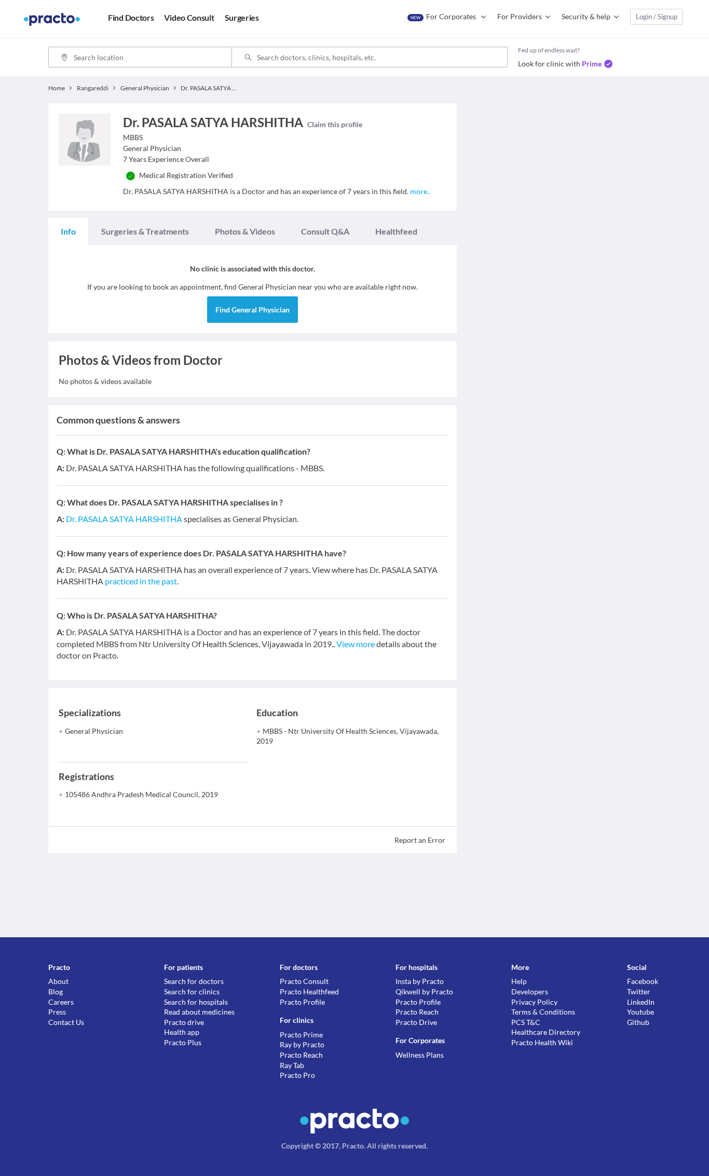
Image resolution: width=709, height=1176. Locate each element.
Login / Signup (656, 16)
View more (355, 644)
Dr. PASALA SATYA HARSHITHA (124, 519)
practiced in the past (141, 581)
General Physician (94, 731)
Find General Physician (252, 309)
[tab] (68, 231)
